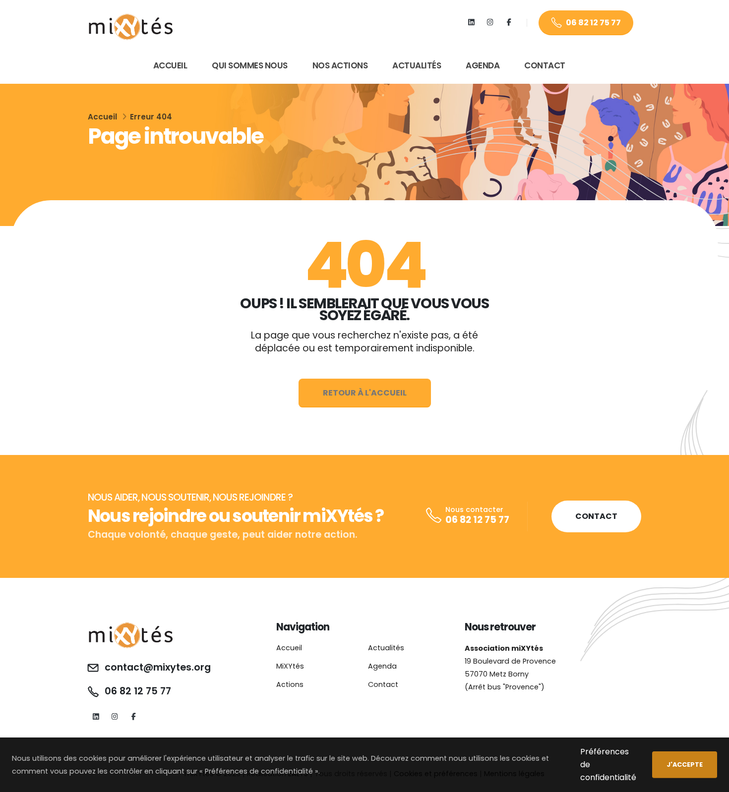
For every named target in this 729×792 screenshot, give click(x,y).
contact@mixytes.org (158, 668)
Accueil (170, 65)
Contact (544, 65)
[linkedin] (471, 22)
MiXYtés (290, 666)
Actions (290, 684)
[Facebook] (509, 22)
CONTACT (596, 516)
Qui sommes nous (250, 65)
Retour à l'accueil (365, 392)
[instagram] (490, 22)
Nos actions (340, 65)
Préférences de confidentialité (608, 764)
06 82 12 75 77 (593, 22)
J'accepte (685, 764)
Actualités (416, 65)
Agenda (482, 65)
